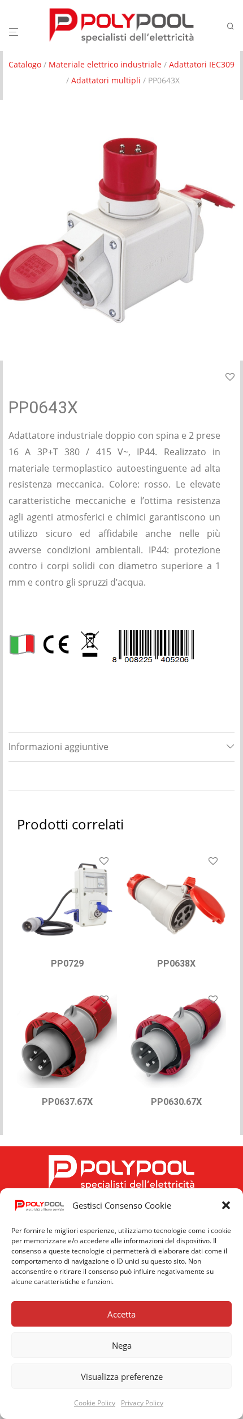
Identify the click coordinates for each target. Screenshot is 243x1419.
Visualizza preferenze (122, 1376)
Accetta (121, 1314)
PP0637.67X (67, 1101)
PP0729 (67, 963)
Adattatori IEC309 (202, 64)
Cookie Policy (94, 1403)
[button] (226, 1205)
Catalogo (24, 64)
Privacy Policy (142, 1403)
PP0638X (176, 963)
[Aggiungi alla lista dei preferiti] (104, 862)
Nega (122, 1345)
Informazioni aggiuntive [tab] (58, 746)
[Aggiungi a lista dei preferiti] (230, 377)
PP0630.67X (176, 1101)
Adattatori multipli (106, 80)
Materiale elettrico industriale (105, 64)
